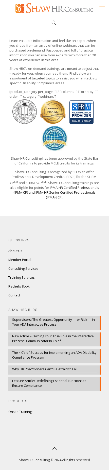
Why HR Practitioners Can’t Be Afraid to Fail (44, 369)
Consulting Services (23, 268)
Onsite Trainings (20, 411)
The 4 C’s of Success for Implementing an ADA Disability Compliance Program (54, 355)
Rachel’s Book (19, 286)
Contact (14, 295)
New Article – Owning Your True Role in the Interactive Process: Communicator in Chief (53, 338)
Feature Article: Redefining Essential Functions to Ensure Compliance (49, 383)
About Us (15, 250)
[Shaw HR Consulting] (54, 8)
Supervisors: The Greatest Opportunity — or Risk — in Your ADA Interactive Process (53, 322)
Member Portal (19, 259)
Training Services (21, 277)
